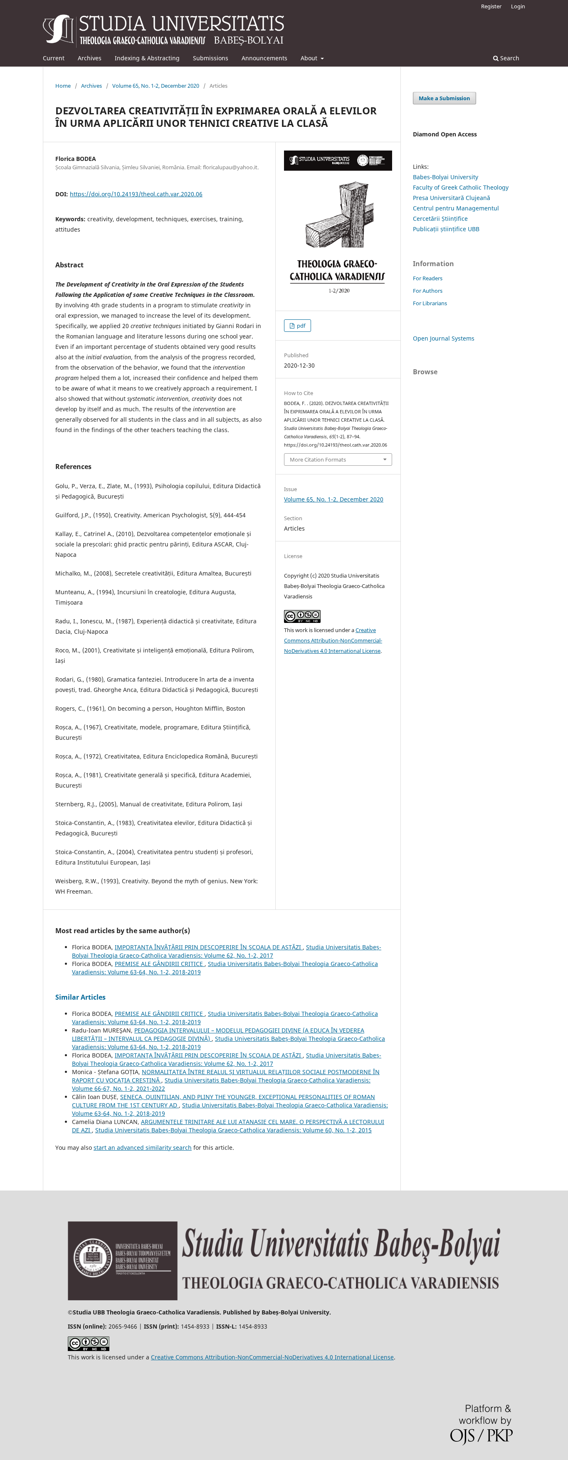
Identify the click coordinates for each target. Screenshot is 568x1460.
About (310, 58)
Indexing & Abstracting (147, 58)
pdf (300, 325)
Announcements (264, 58)
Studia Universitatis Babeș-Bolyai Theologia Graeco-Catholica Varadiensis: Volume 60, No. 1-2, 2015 (233, 1130)
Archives (89, 58)
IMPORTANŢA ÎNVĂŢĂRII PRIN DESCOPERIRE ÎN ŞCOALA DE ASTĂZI (209, 947)
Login (518, 6)
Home (63, 85)
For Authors (427, 290)
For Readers (427, 278)
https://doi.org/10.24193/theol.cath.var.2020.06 (136, 194)
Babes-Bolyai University (445, 177)
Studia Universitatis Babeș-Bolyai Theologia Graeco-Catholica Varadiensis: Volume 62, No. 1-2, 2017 (226, 951)
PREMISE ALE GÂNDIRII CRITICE (160, 964)
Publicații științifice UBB (446, 229)
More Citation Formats (318, 459)
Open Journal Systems (443, 338)
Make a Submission (444, 98)
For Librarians (430, 303)
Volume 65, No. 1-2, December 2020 (155, 85)
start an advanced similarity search (143, 1147)
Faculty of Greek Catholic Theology (461, 187)
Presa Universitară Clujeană (451, 198)
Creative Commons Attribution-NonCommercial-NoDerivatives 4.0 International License (333, 640)
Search (509, 58)
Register (491, 6)
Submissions (210, 58)
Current (53, 58)
